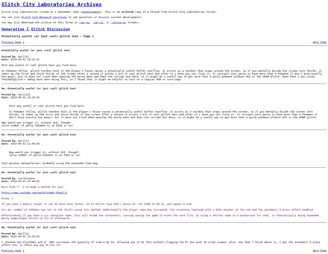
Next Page (319, 42)
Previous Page (11, 42)
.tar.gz (84, 22)
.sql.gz (98, 22)
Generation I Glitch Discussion (36, 29)
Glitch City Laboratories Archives (52, 4)
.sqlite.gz (118, 22)
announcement (91, 11)
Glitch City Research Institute (44, 17)
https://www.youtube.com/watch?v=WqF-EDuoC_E (34, 192)
